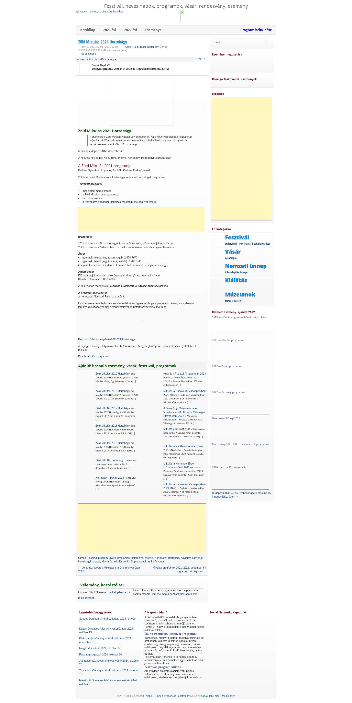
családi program (98, 557)
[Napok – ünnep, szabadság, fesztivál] (99, 11)
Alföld (128, 46)
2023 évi (109, 30)
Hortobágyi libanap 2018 (110, 477)
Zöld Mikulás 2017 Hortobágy (113, 408)
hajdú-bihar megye (142, 557)
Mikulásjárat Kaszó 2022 (177, 428)
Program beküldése (256, 30)
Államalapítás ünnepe (236, 272)
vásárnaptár (231, 258)
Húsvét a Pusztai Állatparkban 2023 (184, 373)
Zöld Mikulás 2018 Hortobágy (113, 391)
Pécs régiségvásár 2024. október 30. (101, 654)
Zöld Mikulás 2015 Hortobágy (113, 443)
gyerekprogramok (119, 557)
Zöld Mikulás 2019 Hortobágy (113, 373)
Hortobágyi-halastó (89, 561)
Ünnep (163, 46)
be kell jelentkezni (119, 592)
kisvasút (107, 561)
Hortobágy (152, 46)
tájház (228, 301)
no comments (88, 53)
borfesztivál (245, 243)
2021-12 (200, 59)
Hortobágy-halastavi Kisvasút (185, 557)
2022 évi (130, 30)
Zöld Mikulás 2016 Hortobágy (113, 425)
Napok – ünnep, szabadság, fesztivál (166, 696)
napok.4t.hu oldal (210, 696)
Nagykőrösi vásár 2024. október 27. (100, 648)
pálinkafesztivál (262, 243)
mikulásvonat (156, 561)
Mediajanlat (228, 696)
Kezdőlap (87, 30)
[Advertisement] (141, 219)
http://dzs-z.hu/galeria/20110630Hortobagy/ (110, 339)
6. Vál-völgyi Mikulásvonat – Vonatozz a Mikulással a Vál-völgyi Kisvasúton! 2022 (184, 412)
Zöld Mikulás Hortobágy (109, 460)
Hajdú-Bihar (139, 46)
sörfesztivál (231, 243)
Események (154, 30)
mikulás (118, 561)
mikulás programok (98, 356)
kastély (237, 301)
